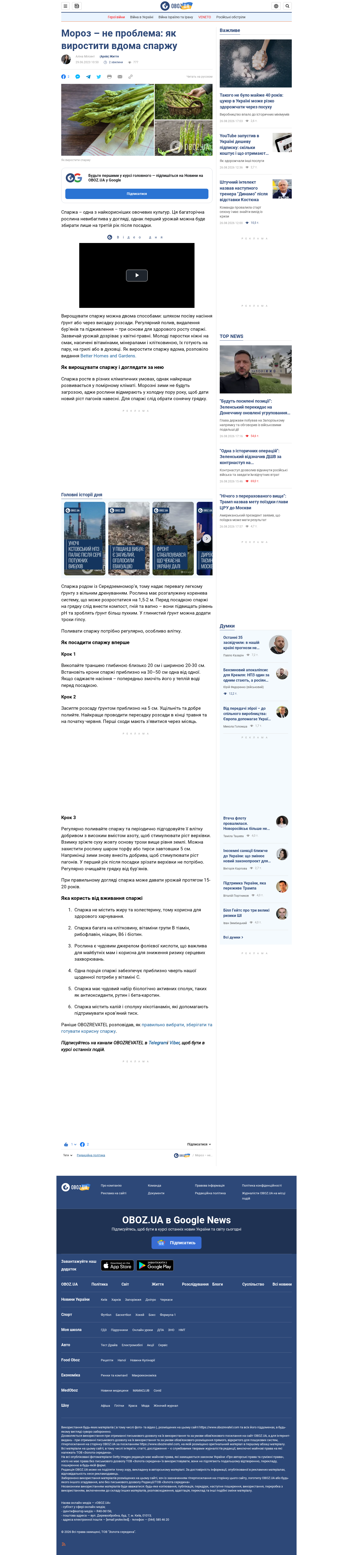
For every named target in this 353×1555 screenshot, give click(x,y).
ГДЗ (104, 1330)
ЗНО (171, 1330)
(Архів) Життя (109, 56)
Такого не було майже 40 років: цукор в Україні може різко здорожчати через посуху (251, 101)
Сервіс (163, 1345)
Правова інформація (210, 1185)
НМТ (182, 1330)
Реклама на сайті (113, 1193)
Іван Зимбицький (235, 923)
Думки (227, 626)
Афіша (105, 1405)
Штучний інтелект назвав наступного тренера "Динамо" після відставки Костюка (244, 191)
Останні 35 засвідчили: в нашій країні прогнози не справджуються (241, 643)
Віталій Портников (236, 895)
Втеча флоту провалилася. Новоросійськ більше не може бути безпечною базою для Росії (245, 823)
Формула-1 (168, 1315)
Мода (145, 1405)
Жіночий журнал (166, 1405)
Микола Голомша (235, 726)
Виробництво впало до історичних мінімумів (254, 114)
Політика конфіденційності (262, 1185)
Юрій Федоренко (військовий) (243, 687)
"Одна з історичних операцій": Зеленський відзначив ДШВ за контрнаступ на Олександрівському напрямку (250, 457)
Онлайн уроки (142, 1330)
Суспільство (253, 1284)
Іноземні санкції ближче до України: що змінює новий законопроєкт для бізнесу (245, 856)
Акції (150, 1345)
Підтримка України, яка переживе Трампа (244, 886)
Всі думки (231, 937)
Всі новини (282, 1284)
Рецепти (107, 1360)
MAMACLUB (141, 1390)
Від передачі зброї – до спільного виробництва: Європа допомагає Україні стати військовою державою (247, 714)
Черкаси (166, 1299)
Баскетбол (123, 1315)
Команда (154, 1185)
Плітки (119, 1405)
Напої (122, 1360)
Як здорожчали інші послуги (242, 161)
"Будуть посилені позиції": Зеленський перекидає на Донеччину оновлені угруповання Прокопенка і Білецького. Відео (253, 407)
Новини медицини (114, 1390)
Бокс (152, 1315)
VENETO (204, 17)
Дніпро (151, 1299)
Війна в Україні (141, 17)
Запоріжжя (133, 1299)
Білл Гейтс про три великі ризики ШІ (246, 913)
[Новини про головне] (182, 1157)
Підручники (119, 1330)
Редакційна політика (91, 1155)
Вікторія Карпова (235, 868)
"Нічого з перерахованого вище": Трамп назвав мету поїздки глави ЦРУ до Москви (254, 501)
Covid (157, 1390)
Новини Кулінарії (142, 1360)
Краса (132, 1405)
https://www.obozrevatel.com (219, 1427)
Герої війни (116, 17)
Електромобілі (132, 1345)
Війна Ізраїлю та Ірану (175, 17)
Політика (99, 1284)
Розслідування (195, 1284)
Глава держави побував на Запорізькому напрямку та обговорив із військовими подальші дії (252, 424)
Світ (125, 1284)
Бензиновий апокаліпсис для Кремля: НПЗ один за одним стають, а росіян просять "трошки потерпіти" (246, 675)
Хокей (139, 1315)
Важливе (230, 30)
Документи (156, 1193)
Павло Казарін (233, 655)
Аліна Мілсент (85, 56)
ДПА (160, 1330)
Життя (158, 1284)
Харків (116, 1299)
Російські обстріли (230, 17)
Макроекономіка (144, 1375)
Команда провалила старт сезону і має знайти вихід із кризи (241, 211)
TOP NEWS (231, 336)
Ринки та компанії (114, 1375)
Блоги (217, 1284)
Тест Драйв (109, 1345)
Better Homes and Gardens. (108, 356)
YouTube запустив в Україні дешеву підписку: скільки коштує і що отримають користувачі (244, 144)
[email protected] (117, 1519)
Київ (104, 1299)
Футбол (106, 1315)
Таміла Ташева (233, 836)
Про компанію (111, 1185)
